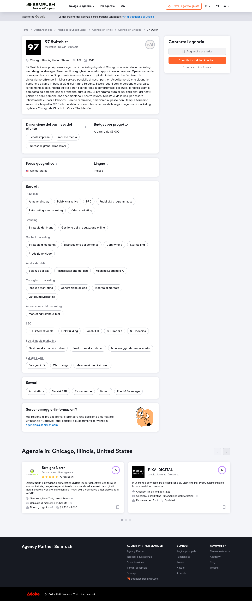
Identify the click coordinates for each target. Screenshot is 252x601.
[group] (126, 484)
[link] (107, 6)
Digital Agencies (43, 29)
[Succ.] (226, 451)
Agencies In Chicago (129, 29)
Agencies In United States (72, 29)
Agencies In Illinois (102, 29)
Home (25, 29)
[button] (208, 6)
